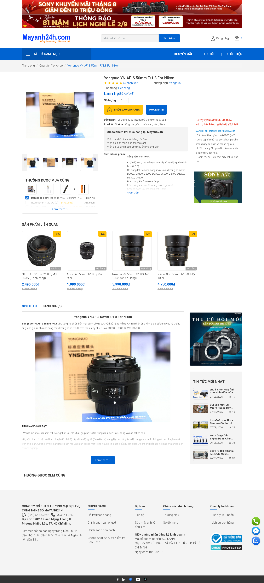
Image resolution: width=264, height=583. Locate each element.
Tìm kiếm (169, 38)
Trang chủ (28, 65)
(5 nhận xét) (131, 83)
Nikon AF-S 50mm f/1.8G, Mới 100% (176, 276)
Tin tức (209, 54)
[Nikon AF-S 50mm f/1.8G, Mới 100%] (177, 250)
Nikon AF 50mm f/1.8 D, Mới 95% (84, 276)
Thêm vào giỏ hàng (127, 109)
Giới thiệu (234, 54)
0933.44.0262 (65, 515)
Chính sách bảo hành (101, 530)
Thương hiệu (171, 515)
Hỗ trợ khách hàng (99, 515)
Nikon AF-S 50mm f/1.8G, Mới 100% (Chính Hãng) (131, 276)
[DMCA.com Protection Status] (226, 548)
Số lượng (110, 100)
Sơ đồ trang (170, 522)
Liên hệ (139, 515)
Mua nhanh (156, 109)
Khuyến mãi (183, 54)
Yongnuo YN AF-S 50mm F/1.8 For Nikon (103, 317)
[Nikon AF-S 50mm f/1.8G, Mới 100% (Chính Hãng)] (132, 250)
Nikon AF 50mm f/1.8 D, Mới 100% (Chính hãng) (39, 276)
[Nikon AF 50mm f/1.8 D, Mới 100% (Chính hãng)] (41, 250)
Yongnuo (175, 83)
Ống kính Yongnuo (51, 65)
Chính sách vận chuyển (102, 522)
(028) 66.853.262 (38, 515)
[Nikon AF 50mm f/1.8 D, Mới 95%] (86, 250)
